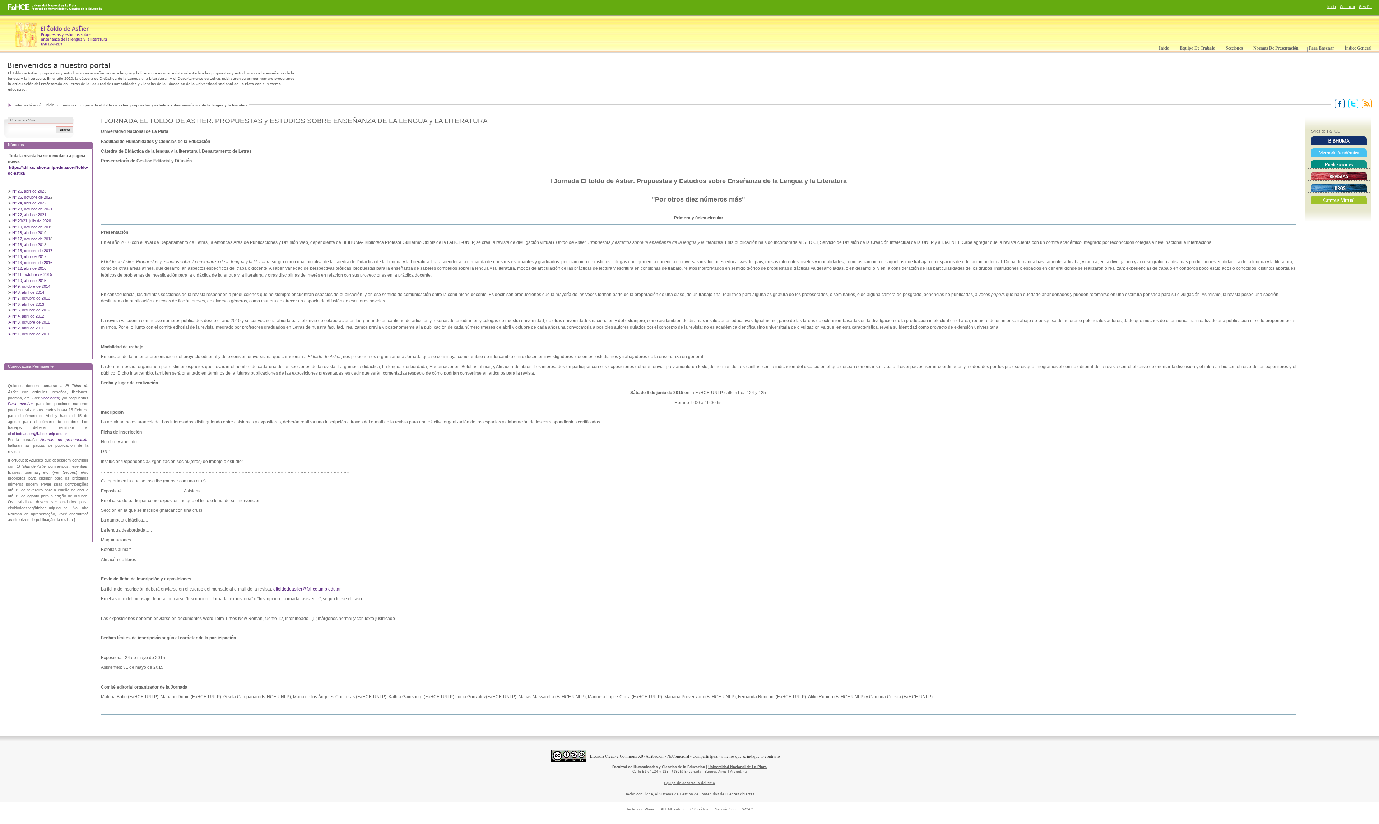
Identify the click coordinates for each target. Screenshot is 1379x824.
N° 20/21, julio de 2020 (31, 221)
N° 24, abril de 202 (28, 203)
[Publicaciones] (1339, 164)
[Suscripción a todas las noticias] (1365, 103)
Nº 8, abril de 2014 (28, 292)
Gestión (1365, 7)
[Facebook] (1338, 103)
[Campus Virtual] (1339, 200)
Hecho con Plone (640, 809)
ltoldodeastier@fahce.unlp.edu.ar (38, 433)
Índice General (1358, 48)
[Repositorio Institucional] (1339, 152)
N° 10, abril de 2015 (29, 280)
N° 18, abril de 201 (28, 233)
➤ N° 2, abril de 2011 (26, 328)
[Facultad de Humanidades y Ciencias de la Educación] (28, 9)
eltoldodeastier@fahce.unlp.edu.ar (307, 589)
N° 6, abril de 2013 (28, 304)
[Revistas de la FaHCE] (1339, 176)
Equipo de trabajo (1197, 48)
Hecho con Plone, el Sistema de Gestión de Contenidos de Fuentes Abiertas (689, 794)
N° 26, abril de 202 (28, 191)
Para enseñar (1321, 48)
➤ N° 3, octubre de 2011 (29, 322)
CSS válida (699, 809)
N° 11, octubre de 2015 (32, 274)
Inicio (1331, 7)
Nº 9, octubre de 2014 (31, 286)
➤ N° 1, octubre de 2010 (29, 334)
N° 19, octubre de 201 (31, 227)
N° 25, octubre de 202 (31, 197)
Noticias (70, 105)
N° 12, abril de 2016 (29, 268)
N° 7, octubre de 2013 (31, 298)
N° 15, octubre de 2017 (32, 251)
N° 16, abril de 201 (28, 244)
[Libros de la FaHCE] (1339, 188)
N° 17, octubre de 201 (31, 239)
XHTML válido (672, 809)
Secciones (1234, 48)
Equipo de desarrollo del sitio (689, 783)
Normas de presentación (1276, 48)
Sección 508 (725, 809)
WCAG (747, 809)
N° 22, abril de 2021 (29, 215)
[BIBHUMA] (1339, 140)
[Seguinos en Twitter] (1352, 103)
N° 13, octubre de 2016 (33, 262)
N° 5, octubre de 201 (30, 310)
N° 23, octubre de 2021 (32, 209)
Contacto (1347, 7)
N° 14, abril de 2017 (29, 256)
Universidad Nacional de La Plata (737, 767)
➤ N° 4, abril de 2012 (26, 316)
